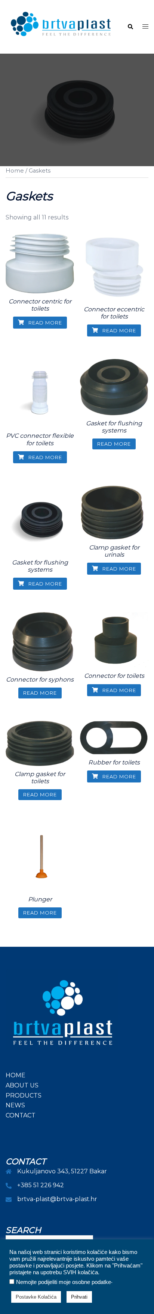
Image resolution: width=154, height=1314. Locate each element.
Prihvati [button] (79, 1297)
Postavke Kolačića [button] (36, 1297)
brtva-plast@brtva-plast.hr (57, 1199)
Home (15, 170)
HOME (15, 1075)
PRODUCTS (23, 1095)
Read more (44, 323)
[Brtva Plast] (61, 26)
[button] (130, 27)
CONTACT (21, 1115)
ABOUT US (22, 1085)
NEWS (15, 1105)
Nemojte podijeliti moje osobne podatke (63, 1282)
